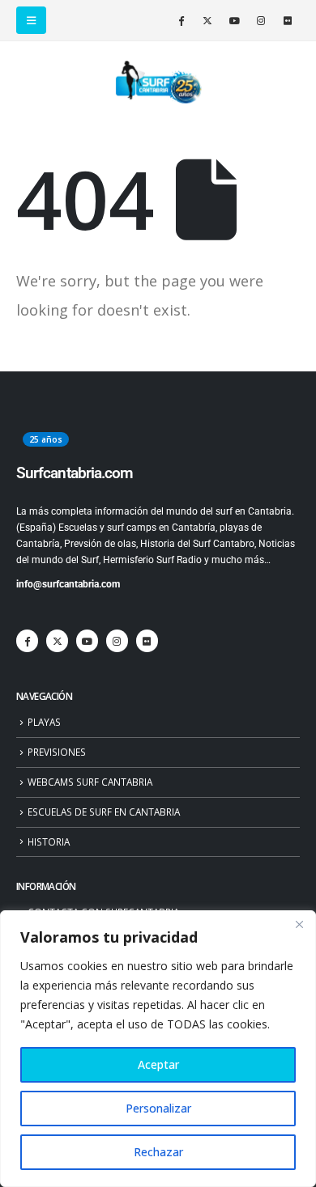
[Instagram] (261, 20)
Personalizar (158, 1108)
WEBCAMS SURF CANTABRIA (90, 781)
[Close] (299, 924)
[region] (158, 1048)
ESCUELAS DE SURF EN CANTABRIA (104, 811)
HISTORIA (49, 841)
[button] (31, 20)
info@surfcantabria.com (68, 584)
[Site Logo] (158, 82)
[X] (207, 20)
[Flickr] (287, 20)
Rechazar (158, 1151)
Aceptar (158, 1064)
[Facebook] (180, 20)
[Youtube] (234, 20)
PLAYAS (44, 721)
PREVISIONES (57, 751)
